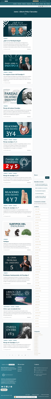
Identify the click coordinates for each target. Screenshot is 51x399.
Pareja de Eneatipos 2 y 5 (11, 342)
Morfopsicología (37, 353)
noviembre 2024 (38, 244)
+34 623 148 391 (44, 1)
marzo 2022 (37, 282)
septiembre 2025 (38, 219)
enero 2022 (37, 285)
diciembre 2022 (37, 266)
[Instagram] (44, 6)
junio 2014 (37, 323)
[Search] (49, 1)
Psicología (36, 354)
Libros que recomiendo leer (11, 309)
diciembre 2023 (37, 249)
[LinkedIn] (42, 6)
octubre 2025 (37, 217)
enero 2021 (37, 293)
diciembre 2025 (37, 214)
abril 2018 (36, 318)
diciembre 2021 (37, 288)
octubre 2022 (37, 271)
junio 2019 (37, 307)
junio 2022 (37, 274)
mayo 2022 (37, 277)
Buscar (36, 175)
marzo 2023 (37, 260)
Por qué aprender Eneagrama (40, 190)
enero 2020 (37, 299)
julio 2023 (36, 252)
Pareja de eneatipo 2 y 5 (10, 175)
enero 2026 (37, 211)
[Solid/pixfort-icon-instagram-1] (4, 386)
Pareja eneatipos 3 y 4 (10, 142)
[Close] (35, 397)
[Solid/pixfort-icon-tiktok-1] (9, 386)
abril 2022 (36, 279)
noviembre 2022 (38, 269)
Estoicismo (36, 350)
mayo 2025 (37, 228)
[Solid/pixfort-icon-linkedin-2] (7, 386)
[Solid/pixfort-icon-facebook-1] (11, 386)
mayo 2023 (37, 258)
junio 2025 (37, 225)
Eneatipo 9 (36, 349)
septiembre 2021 (38, 290)
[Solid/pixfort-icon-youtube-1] (2, 386)
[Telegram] (46, 6)
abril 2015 (36, 320)
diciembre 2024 (37, 241)
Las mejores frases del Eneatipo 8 (13, 74)
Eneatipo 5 (36, 343)
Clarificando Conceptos (38, 334)
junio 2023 (37, 255)
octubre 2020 (37, 296)
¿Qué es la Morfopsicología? (12, 41)
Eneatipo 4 (36, 342)
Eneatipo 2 (36, 339)
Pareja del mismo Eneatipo (11, 108)
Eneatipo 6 (36, 344)
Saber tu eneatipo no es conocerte (41, 188)
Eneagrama (36, 336)
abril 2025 (36, 230)
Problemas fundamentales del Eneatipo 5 (16, 275)
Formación (36, 351)
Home (25, 13)
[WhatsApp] (47, 6)
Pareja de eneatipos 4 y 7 (11, 208)
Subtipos (6, 241)
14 (18, 355)
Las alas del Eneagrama (39, 193)
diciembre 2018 (37, 312)
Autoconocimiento (37, 333)
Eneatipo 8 (36, 347)
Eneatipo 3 (36, 340)
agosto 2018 (37, 315)
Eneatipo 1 (36, 337)
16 (25, 355)
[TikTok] (49, 6)
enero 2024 (37, 247)
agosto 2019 (37, 304)
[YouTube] (41, 6)
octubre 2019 (37, 301)
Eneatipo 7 (36, 346)
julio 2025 (36, 222)
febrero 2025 (37, 236)
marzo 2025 (37, 233)
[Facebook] (39, 6)
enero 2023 (37, 263)
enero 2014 (37, 326)
